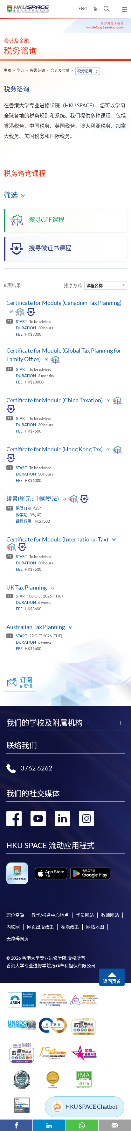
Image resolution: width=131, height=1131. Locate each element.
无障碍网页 (17, 938)
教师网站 (110, 915)
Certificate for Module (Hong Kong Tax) (54, 449)
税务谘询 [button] (85, 71)
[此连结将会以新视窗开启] (51, 873)
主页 (7, 70)
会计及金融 (60, 70)
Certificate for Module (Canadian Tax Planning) (63, 302)
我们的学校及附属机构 (44, 723)
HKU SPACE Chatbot (92, 1106)
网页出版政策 (40, 926)
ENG (83, 9)
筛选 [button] (11, 195)
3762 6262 (36, 768)
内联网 (13, 926)
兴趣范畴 (37, 70)
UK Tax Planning (26, 587)
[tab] (65, 308)
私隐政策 (70, 926)
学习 (20, 70)
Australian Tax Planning (35, 627)
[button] (106, 9)
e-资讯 (26, 683)
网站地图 (95, 926)
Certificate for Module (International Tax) (57, 539)
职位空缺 (15, 915)
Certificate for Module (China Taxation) (54, 400)
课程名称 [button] (94, 285)
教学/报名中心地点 (50, 915)
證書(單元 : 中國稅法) (32, 498)
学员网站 (85, 915)
